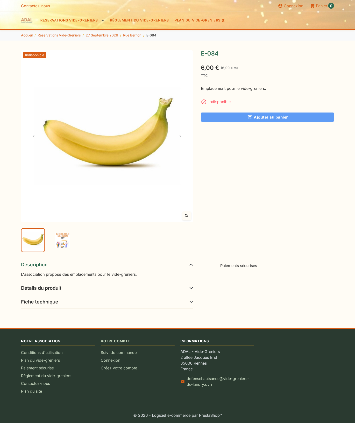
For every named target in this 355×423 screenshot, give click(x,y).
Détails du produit (41, 288)
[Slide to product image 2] (63, 240)
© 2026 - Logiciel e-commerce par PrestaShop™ (177, 415)
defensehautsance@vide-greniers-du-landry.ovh (218, 381)
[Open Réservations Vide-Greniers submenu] (103, 20)
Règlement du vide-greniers (139, 20)
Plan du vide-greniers (40, 360)
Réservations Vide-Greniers (69, 20)
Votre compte (115, 341)
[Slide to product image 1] (33, 240)
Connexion (110, 360)
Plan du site (31, 391)
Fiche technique (39, 302)
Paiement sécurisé (37, 368)
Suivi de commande (119, 352)
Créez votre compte (119, 368)
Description (34, 265)
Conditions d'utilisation (42, 352)
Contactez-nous (35, 5)
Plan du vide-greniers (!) (200, 20)
